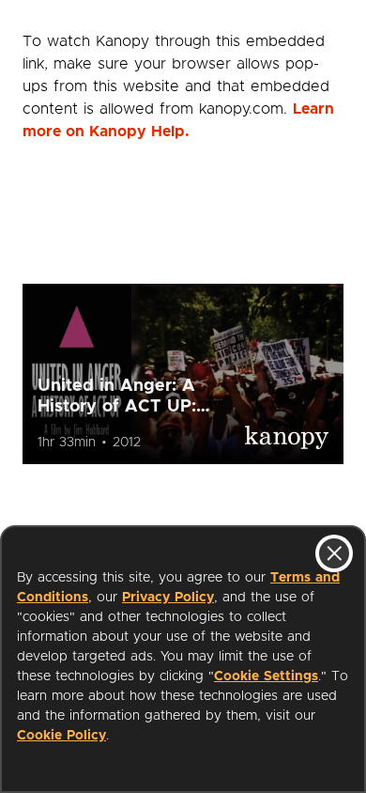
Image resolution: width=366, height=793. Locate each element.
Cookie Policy (61, 735)
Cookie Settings (266, 676)
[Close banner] (334, 553)
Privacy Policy (168, 597)
